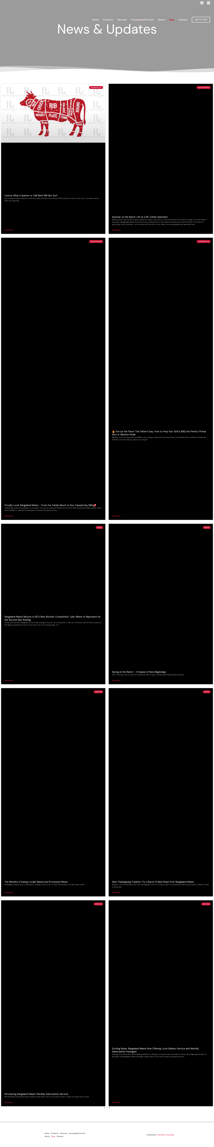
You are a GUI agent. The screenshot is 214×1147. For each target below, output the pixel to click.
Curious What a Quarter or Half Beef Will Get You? (31, 195)
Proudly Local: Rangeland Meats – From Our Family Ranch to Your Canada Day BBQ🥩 (50, 505)
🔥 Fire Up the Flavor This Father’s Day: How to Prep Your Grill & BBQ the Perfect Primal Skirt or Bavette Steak (159, 433)
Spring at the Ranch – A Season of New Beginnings (139, 671)
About (161, 19)
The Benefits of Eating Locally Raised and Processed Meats (36, 881)
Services (122, 19)
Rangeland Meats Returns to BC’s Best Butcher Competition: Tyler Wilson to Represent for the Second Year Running (52, 618)
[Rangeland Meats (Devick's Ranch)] (15, 19)
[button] (201, 20)
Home (95, 19)
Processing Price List (142, 19)
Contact (182, 19)
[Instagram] (208, 2)
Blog (171, 19)
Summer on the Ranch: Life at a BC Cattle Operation (140, 217)
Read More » (8, 230)
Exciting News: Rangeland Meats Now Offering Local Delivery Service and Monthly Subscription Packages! (155, 1050)
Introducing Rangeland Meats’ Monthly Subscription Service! (36, 1094)
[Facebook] (202, 2)
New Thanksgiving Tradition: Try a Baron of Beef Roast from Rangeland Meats (153, 881)
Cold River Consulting (165, 1135)
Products (108, 19)
